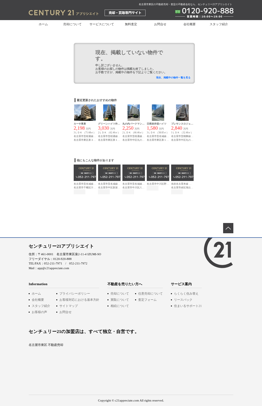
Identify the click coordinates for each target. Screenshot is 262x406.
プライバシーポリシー (74, 293)
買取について (120, 299)
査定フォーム (147, 299)
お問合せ (160, 24)
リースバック (183, 299)
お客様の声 (39, 312)
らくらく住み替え (186, 293)
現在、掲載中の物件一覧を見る (173, 77)
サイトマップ (68, 306)
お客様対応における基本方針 (79, 299)
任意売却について (150, 293)
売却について (120, 293)
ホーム (43, 24)
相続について (120, 306)
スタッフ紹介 (219, 24)
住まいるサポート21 (188, 306)
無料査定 (131, 24)
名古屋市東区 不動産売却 (46, 345)
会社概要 (189, 24)
